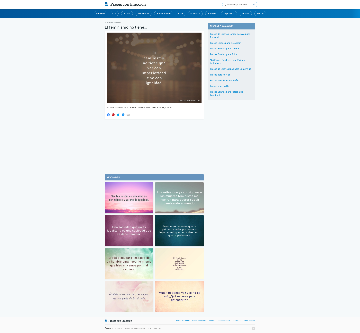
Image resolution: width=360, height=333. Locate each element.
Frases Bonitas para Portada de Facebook (226, 93)
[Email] (128, 115)
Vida (114, 13)
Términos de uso (224, 321)
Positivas (212, 13)
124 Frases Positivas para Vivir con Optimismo (228, 62)
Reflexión (100, 13)
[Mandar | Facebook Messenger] (123, 115)
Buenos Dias (143, 13)
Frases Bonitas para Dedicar (225, 48)
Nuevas (260, 13)
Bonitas (127, 13)
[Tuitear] (118, 115)
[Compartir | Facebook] (108, 115)
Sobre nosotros (249, 321)
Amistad (245, 13)
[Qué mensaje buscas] (254, 4)
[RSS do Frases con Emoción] (253, 328)
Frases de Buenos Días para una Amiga (230, 69)
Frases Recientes (183, 321)
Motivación (195, 13)
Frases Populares (199, 321)
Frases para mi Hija (220, 74)
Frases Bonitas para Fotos (223, 54)
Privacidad (237, 321)
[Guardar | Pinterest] (113, 115)
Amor (180, 13)
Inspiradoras (229, 13)
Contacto (211, 321)
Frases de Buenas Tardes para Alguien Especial (230, 36)
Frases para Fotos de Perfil (224, 80)
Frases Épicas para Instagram (225, 43)
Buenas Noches (164, 13)
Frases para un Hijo (220, 86)
